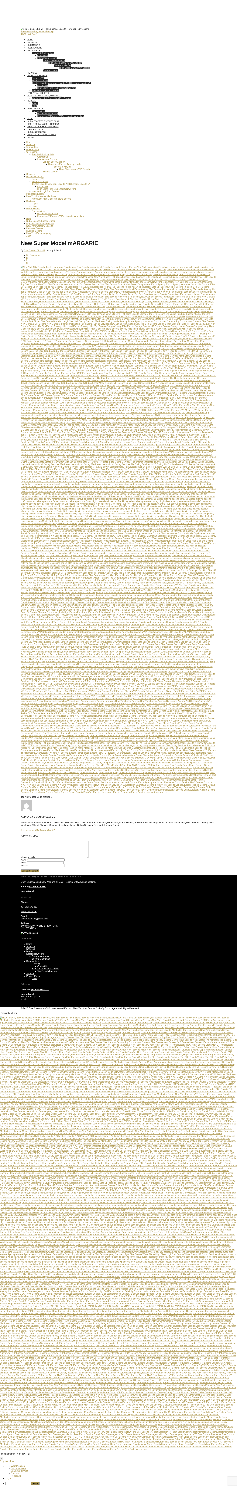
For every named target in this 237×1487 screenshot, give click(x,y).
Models (29, 951)
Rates (35, 103)
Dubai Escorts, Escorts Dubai (43, 121)
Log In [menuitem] (8, 1478)
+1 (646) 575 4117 (30, 907)
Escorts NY (42, 85)
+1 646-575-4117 (40, 989)
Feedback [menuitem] (16, 1476)
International (27, 911)
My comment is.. (28, 857)
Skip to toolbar (7, 1461)
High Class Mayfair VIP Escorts (74, 68)
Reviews (31, 101)
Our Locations (38, 111)
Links (34, 106)
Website (24, 865)
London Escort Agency (54, 60)
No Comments (33, 255)
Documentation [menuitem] (18, 1468)
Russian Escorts (36, 132)
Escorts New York (37, 76)
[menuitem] (121, 1483)
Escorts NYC (38, 78)
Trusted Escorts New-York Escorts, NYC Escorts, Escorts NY (61, 83)
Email (24, 862)
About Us (32, 42)
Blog (30, 119)
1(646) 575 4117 (29, 34)
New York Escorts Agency (41, 135)
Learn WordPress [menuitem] (19, 1471)
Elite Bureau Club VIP (34, 250)
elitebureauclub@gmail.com (34, 919)
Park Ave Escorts (36, 129)
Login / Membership (43, 31)
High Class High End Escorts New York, (56, 88)
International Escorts (47, 58)
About (30, 137)
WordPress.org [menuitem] (18, 1466)
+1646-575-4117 (38, 886)
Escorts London (50, 70)
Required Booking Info (43, 53)
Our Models (33, 45)
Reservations (27, 31)
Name (24, 860)
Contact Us (42, 55)
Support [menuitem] (15, 1473)
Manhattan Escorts (38, 93)
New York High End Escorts (45, 90)
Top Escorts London (47, 971)
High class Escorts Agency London (65, 63)
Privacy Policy (33, 976)
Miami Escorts (35, 108)
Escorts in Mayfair (62, 65)
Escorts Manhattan (41, 959)
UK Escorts (33, 50)
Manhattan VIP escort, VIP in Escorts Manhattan (60, 116)
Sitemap (30, 973)
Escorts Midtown (40, 80)
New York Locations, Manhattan (44, 96)
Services (32, 73)
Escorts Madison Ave (47, 113)
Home (30, 40)
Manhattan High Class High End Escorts (51, 98)
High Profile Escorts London (43, 124)
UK (35, 911)
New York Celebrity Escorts (43, 126)
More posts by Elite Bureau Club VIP (38, 830)
